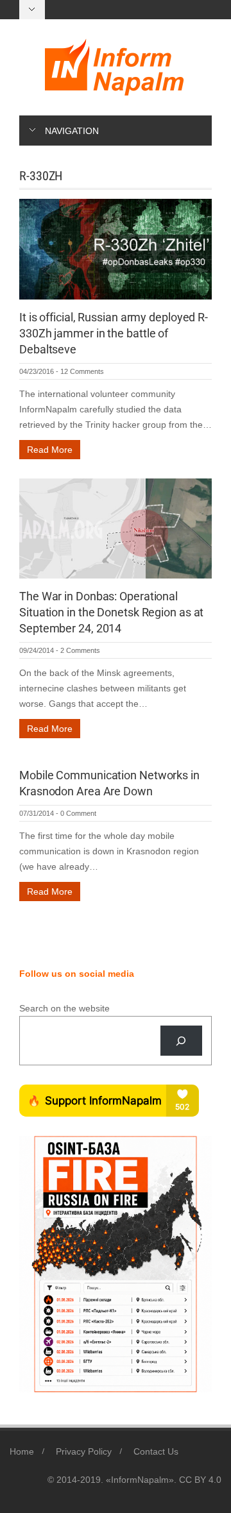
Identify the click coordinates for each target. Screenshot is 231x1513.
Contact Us (155, 1451)
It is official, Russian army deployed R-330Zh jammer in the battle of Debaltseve (113, 333)
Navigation (72, 131)
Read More (50, 449)
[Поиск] (181, 1041)
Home (22, 1451)
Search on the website (64, 1008)
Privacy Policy (84, 1451)
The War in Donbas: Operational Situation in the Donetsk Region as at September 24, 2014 (111, 612)
